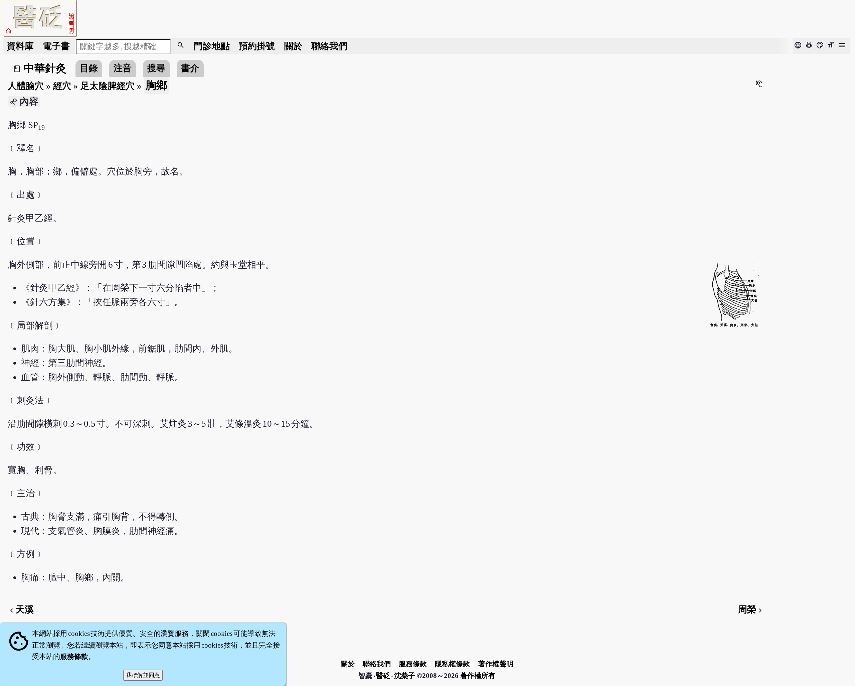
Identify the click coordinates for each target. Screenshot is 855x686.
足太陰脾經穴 (107, 86)
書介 (190, 68)
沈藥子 (404, 676)
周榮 (751, 609)
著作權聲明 (495, 664)
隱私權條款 (452, 664)
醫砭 (383, 676)
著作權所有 (477, 676)
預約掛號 (257, 46)
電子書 (56, 46)
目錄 (89, 68)
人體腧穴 (26, 86)
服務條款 (413, 664)
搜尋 (156, 68)
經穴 (62, 86)
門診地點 (212, 46)
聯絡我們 (329, 46)
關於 (293, 46)
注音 (123, 68)
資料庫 (20, 46)
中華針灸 (45, 68)
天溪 (21, 609)
